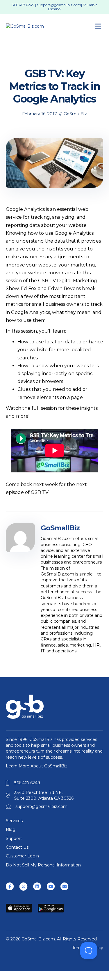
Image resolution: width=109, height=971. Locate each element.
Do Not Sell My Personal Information (43, 865)
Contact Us (17, 847)
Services (14, 820)
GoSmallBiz (75, 113)
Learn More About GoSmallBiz (36, 766)
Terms (78, 947)
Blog (10, 829)
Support (14, 838)
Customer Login (22, 856)
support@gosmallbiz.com (59, 5)
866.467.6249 (23, 5)
